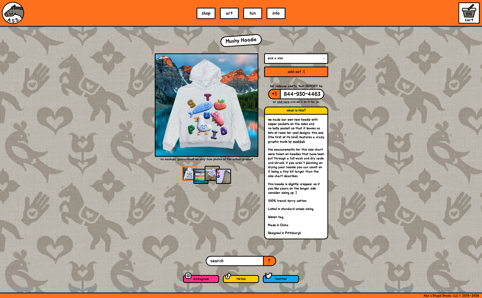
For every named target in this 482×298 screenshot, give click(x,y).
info (276, 13)
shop (206, 13)
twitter (281, 279)
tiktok (241, 279)
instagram (201, 279)
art (229, 13)
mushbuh (299, 141)
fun (252, 13)
